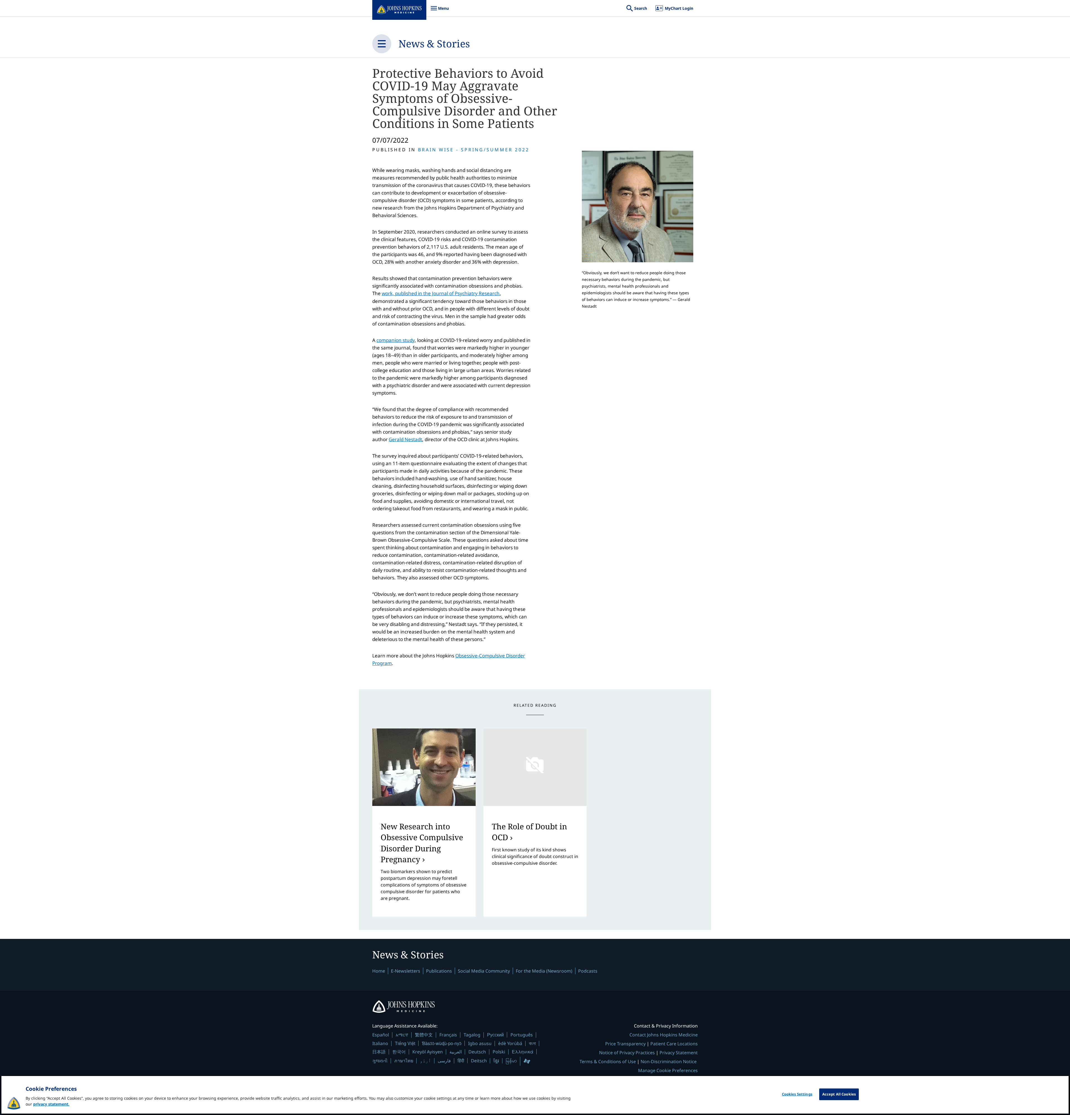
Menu (440, 11)
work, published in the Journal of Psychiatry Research (441, 293)
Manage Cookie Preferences (668, 1070)
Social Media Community (484, 971)
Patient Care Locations (674, 1044)
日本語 (379, 1052)
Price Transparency (625, 1044)
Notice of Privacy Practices (627, 1053)
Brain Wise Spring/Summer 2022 (473, 150)
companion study (395, 340)
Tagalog (472, 1035)
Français (448, 1035)
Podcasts (587, 971)
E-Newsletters (405, 971)
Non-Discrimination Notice (669, 1061)
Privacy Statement (679, 1053)
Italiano (380, 1043)
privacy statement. (51, 1104)
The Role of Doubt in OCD (529, 831)
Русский (495, 1034)
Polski (499, 1052)
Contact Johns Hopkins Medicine (663, 1035)
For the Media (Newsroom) (544, 971)
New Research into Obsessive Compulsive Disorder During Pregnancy (422, 842)
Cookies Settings (797, 1094)
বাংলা (532, 1043)
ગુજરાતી (380, 1061)
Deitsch (479, 1061)
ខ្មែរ (496, 1061)
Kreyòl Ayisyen (427, 1052)
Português (521, 1035)
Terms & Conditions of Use (608, 1061)
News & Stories (434, 43)
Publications (439, 971)
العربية (455, 1052)
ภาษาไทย (403, 1061)
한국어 (399, 1052)
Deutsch (477, 1052)
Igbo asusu (480, 1043)
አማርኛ (402, 1035)
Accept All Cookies (839, 1094)
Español (380, 1035)
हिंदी (461, 1060)
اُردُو (425, 1061)
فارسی (444, 1061)
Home (378, 971)
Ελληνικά (522, 1051)
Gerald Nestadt (405, 439)
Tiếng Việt (405, 1043)
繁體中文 (424, 1035)
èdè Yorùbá (510, 1043)
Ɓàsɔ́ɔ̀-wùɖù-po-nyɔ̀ (441, 1043)
